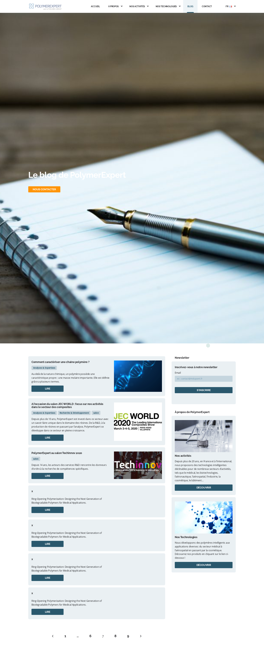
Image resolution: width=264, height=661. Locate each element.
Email (178, 372)
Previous (52, 636)
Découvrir (203, 487)
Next (140, 636)
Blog (190, 6)
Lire (47, 388)
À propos (113, 6)
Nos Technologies (166, 6)
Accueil (95, 6)
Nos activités (137, 6)
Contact (207, 6)
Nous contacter (44, 189)
